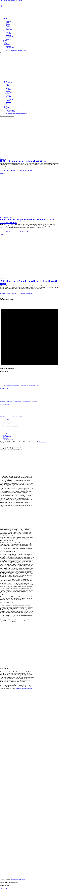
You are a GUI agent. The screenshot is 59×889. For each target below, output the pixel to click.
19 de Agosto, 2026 (5, 419)
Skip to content (3, 0)
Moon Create (42, 442)
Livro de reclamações (8, 439)
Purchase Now (3, 888)
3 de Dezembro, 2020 (5, 293)
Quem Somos (6, 433)
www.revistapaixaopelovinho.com (23, 688)
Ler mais (2, 173)
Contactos (5, 438)
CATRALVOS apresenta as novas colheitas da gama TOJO (11, 416)
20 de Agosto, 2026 (5, 404)
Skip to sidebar (11, 0)
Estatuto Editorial (7, 436)
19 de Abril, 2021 (4, 231)
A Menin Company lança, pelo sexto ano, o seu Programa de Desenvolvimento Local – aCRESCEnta (18, 401)
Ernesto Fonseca (14, 879)
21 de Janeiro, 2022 (5, 170)
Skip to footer (18, 0)
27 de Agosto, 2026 (5, 388)
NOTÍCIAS (3, 217)
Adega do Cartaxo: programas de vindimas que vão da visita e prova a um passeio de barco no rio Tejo (19, 385)
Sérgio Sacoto (22, 879)
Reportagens (3, 159)
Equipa (5, 435)
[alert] (29, 335)
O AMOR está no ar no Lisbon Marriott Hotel (24, 161)
